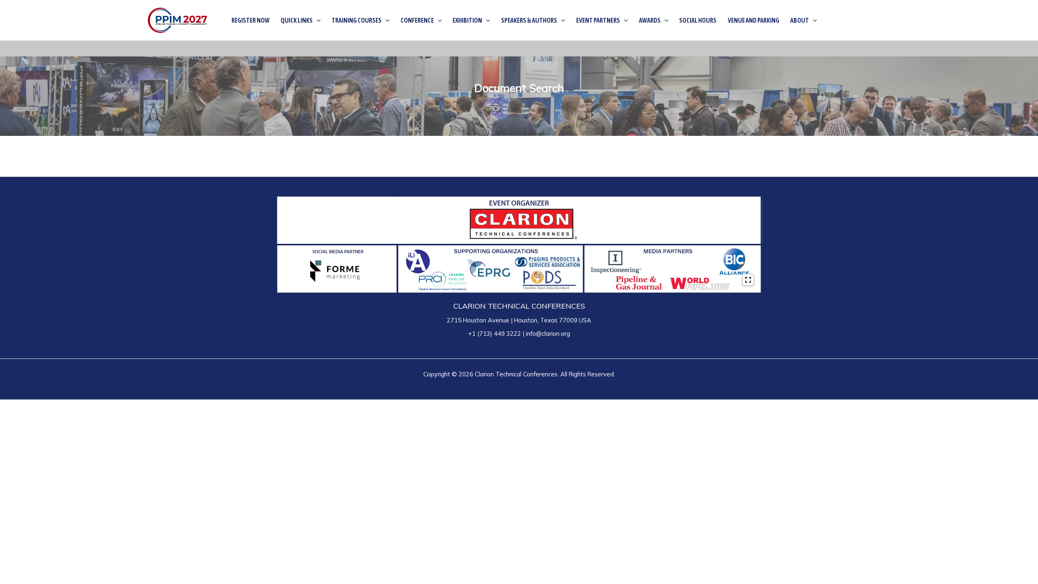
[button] (317, 20)
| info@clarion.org (545, 333)
